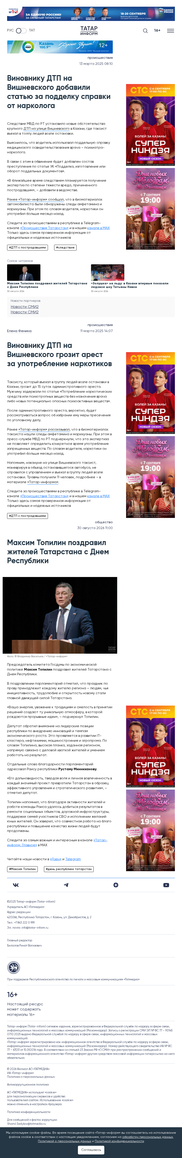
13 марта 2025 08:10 (96, 64)
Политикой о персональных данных (64, 1141)
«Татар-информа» (42, 482)
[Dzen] (116, 885)
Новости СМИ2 (25, 307)
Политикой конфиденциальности (119, 1141)
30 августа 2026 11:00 (95, 528)
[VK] (16, 885)
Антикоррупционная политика (28, 1084)
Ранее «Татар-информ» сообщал (35, 199)
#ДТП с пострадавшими (27, 247)
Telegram (73, 859)
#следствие (65, 247)
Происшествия (100, 58)
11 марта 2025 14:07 (96, 331)
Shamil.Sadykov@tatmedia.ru (26, 1124)
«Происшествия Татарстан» (44, 228)
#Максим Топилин (22, 869)
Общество (104, 522)
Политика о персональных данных (31, 1077)
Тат (32, 30)
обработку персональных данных (147, 1137)
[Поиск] (145, 31)
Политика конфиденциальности (28, 1112)
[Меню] (171, 30)
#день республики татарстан (69, 869)
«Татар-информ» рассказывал (44, 429)
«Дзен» (55, 859)
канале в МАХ (98, 228)
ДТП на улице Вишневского (47, 129)
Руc (10, 30)
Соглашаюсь (91, 1150)
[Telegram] (66, 885)
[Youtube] (166, 885)
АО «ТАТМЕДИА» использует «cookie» (31, 1092)
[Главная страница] (89, 30)
